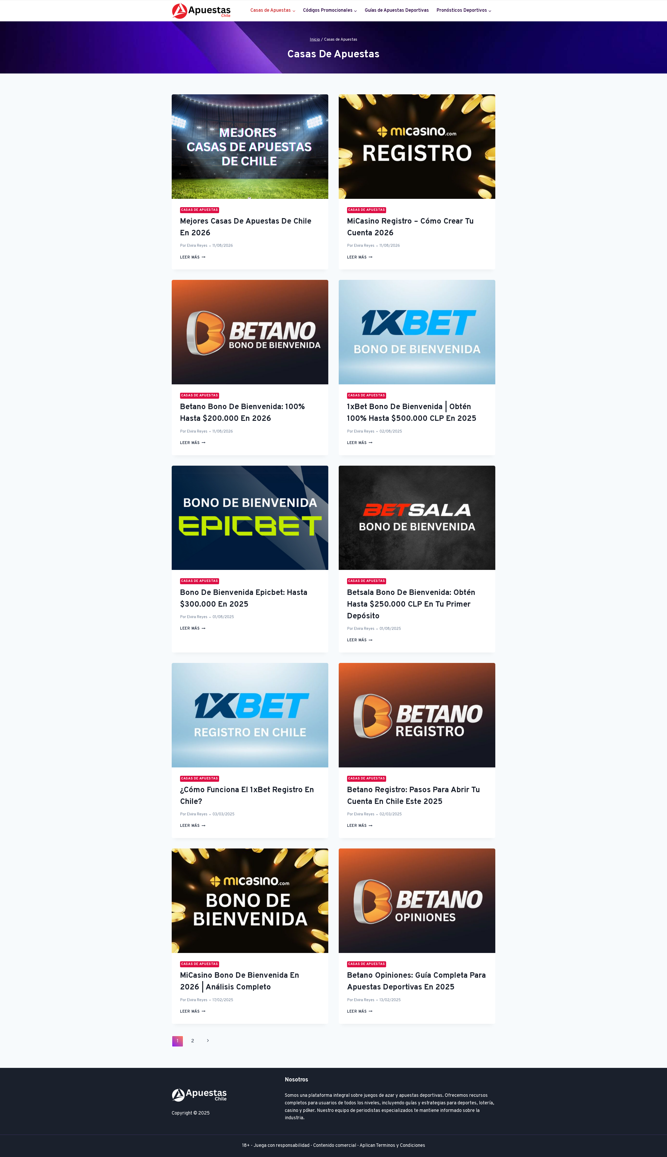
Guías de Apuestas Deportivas (397, 11)
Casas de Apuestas (199, 210)
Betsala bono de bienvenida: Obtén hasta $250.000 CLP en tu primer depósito (411, 604)
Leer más (192, 257)
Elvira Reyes (197, 245)
